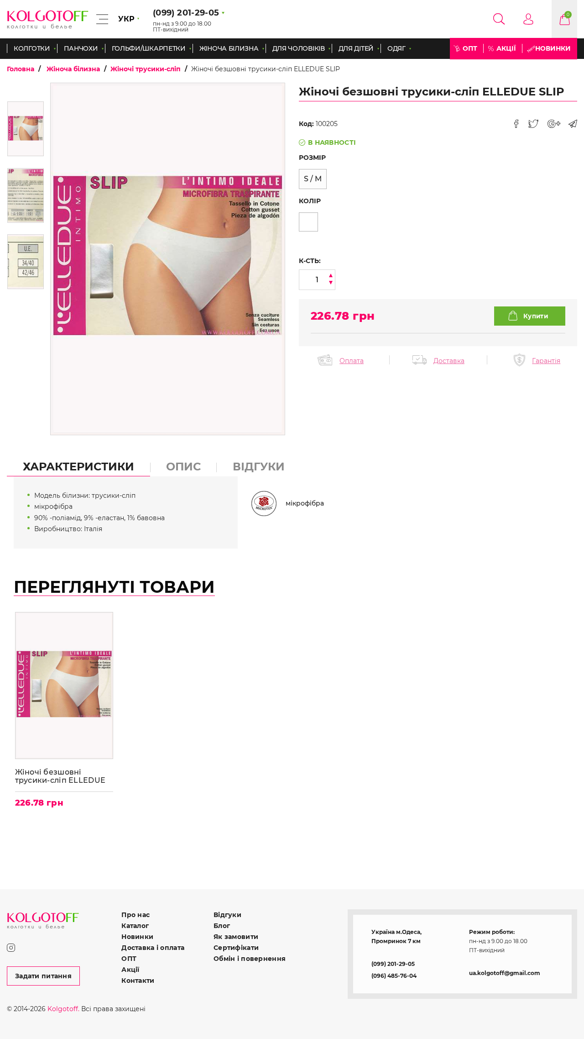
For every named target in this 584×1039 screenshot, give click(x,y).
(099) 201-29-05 (393, 963)
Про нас (135, 915)
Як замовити (236, 937)
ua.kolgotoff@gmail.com (504, 973)
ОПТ (470, 48)
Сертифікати (236, 948)
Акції (506, 48)
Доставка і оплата (152, 948)
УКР (126, 19)
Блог (222, 926)
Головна (20, 69)
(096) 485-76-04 (394, 975)
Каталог (135, 926)
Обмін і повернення (250, 959)
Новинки (553, 48)
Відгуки (227, 915)
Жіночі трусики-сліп (145, 69)
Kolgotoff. (63, 1009)
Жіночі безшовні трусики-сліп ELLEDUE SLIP (60, 776)
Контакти (137, 980)
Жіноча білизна (73, 69)
